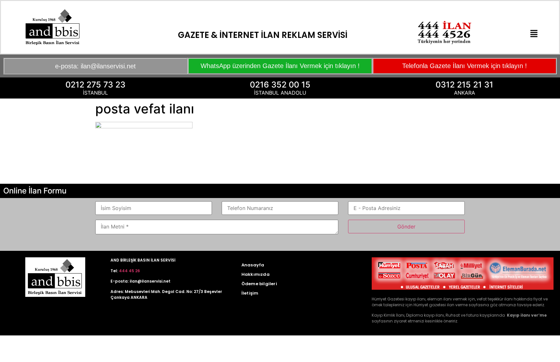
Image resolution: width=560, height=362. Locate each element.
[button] (533, 34)
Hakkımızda (255, 274)
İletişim (250, 293)
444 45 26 (129, 271)
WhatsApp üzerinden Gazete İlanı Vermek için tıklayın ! (280, 65)
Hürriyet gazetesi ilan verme (441, 305)
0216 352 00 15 (280, 84)
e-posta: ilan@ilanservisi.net (95, 66)
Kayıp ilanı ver (522, 315)
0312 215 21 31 (464, 84)
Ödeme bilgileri (259, 284)
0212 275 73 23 (95, 84)
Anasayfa (252, 265)
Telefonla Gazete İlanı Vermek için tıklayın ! (464, 65)
